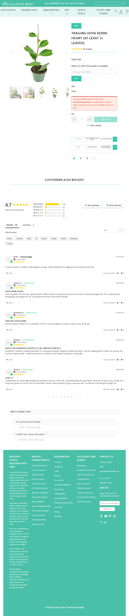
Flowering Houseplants (39, 497)
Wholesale (58, 516)
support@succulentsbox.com (109, 471)
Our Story (57, 462)
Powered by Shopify (75, 607)
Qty (73, 114)
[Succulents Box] (18, 3)
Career (56, 471)
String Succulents (38, 475)
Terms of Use (58, 480)
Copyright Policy (60, 494)
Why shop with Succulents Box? (106, 147)
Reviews (57, 476)
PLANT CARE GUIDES (103, 12)
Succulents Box (58, 607)
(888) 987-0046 (106, 483)
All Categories (81, 466)
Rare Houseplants (38, 502)
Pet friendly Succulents (40, 488)
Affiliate (57, 512)
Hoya (54, 238)
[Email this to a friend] (93, 158)
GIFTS (67, 12)
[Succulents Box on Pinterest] (110, 516)
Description (78, 138)
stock (9, 243)
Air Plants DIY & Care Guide (86, 470)
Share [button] (10, 273)
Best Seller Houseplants (40, 493)
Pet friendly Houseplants (40, 511)
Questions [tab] (27, 225)
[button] (94, 125)
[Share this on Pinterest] (87, 158)
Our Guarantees (92, 147)
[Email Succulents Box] (101, 522)
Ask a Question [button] (93, 205)
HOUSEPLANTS (29, 10)
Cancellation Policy (60, 498)
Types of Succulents (84, 502)
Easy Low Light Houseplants (41, 506)
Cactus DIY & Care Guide (85, 475)
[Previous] (11, 53)
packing (73, 238)
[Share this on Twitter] (74, 158)
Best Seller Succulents (39, 466)
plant (9, 238)
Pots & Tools (81, 12)
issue (63, 238)
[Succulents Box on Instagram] (115, 516)
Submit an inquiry (106, 462)
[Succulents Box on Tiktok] (105, 522)
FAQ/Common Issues (106, 138)
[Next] (66, 53)
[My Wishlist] (115, 11)
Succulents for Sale (38, 515)
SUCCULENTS (8, 10)
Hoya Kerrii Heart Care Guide (92, 138)
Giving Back (58, 467)
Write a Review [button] (115, 205)
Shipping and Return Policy (63, 503)
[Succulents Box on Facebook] (101, 516)
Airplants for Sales (38, 524)
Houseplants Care (83, 479)
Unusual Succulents (38, 470)
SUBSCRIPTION (51, 10)
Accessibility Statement (62, 485)
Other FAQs (58, 507)
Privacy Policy (59, 489)
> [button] (80, 396)
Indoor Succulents (38, 479)
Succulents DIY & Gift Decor (86, 497)
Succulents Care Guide (85, 493)
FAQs (101, 467)
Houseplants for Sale (39, 520)
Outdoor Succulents (39, 484)
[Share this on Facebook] (80, 158)
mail (29, 238)
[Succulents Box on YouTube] (106, 516)
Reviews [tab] (9, 225)
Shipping (78, 147)
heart (44, 238)
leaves (19, 238)
